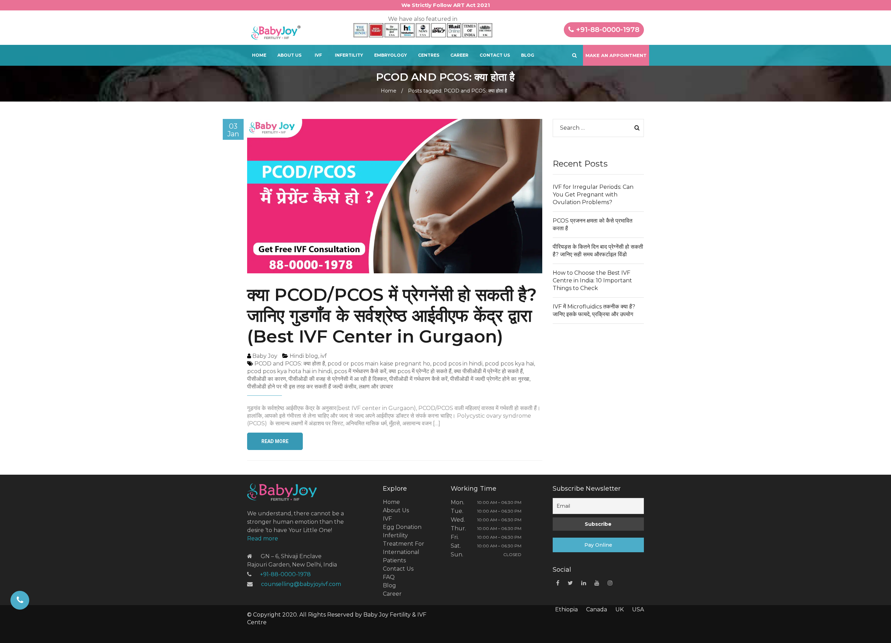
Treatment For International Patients (403, 552)
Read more (262, 538)
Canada (596, 609)
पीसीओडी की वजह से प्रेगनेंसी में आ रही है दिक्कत (338, 379)
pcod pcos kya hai (509, 363)
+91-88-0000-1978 (606, 29)
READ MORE (275, 441)
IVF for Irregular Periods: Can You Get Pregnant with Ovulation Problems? (593, 195)
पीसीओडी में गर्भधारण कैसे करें (418, 379)
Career (459, 55)
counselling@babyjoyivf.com (301, 584)
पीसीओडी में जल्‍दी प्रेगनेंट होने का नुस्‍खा (489, 379)
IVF (318, 55)
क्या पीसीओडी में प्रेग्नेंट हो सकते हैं (488, 371)
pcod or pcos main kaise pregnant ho (379, 363)
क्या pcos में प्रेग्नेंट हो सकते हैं (420, 371)
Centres (428, 55)
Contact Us (495, 55)
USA (638, 609)
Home (259, 55)
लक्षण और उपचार (376, 386)
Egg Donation (402, 527)
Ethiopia (566, 609)
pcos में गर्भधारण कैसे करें (360, 371)
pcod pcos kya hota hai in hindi (289, 371)
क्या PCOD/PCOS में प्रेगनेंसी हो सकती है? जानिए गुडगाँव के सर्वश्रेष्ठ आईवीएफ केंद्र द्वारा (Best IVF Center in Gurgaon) (392, 315)
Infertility (349, 55)
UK (619, 609)
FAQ (389, 577)
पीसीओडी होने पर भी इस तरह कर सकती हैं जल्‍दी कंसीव (301, 386)
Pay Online (598, 545)
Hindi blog (304, 356)
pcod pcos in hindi (457, 363)
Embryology (390, 55)
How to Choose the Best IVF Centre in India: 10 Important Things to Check (592, 280)
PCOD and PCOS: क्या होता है (289, 363)
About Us (289, 55)
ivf (324, 356)
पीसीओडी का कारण (266, 379)
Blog (527, 55)
